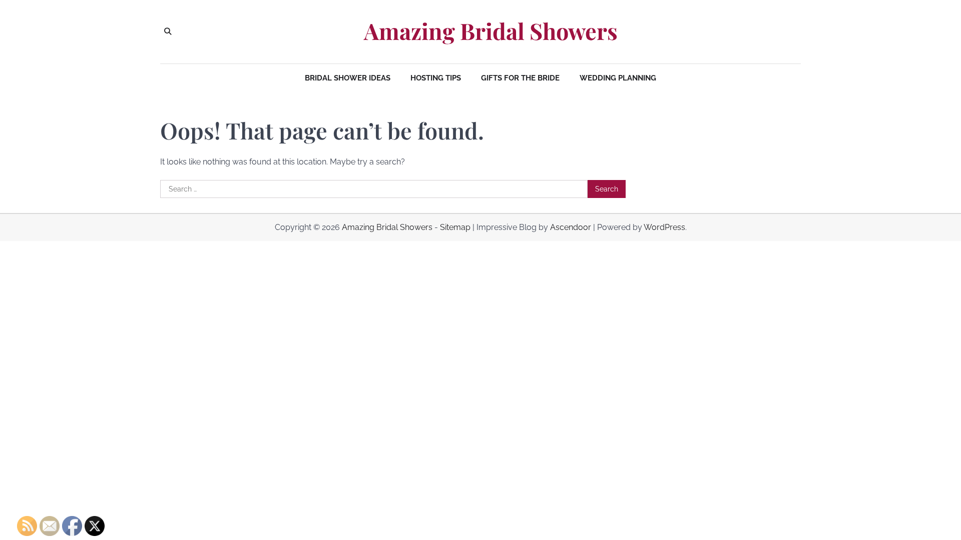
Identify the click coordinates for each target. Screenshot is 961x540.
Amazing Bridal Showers (491, 31)
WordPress (664, 227)
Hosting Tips (435, 78)
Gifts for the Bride (520, 78)
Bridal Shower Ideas (347, 78)
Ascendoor (570, 227)
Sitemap (455, 227)
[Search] (167, 31)
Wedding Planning (618, 78)
